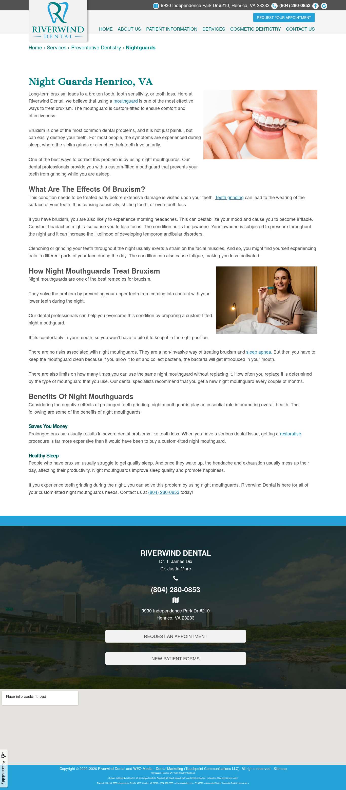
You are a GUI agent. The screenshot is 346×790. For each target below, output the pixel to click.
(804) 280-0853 (163, 492)
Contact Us (300, 28)
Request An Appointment (175, 636)
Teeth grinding (229, 197)
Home (106, 28)
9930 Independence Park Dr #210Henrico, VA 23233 (176, 614)
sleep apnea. (259, 351)
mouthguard (125, 100)
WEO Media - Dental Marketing (158, 768)
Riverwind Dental (111, 768)
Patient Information (171, 28)
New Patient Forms (175, 658)
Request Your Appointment (284, 17)
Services (213, 28)
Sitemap (280, 768)
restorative (290, 433)
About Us (129, 28)
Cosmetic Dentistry (255, 28)
